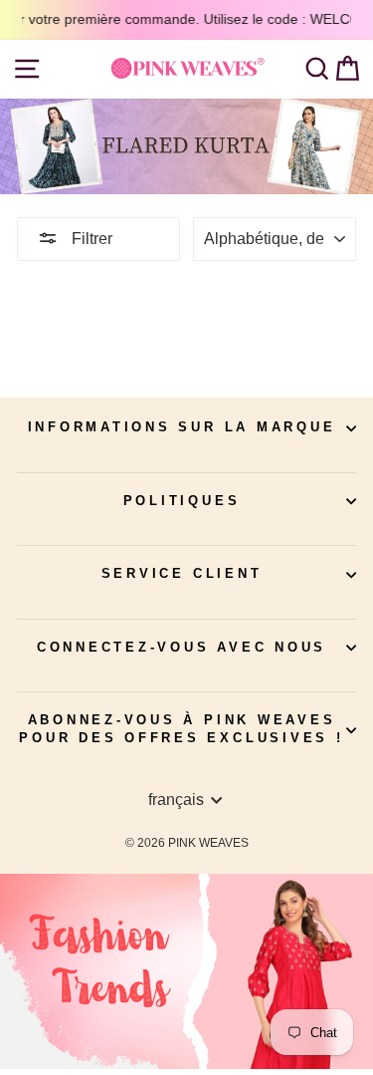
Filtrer (90, 238)
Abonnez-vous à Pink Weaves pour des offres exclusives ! (181, 729)
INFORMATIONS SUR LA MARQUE (182, 427)
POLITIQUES (182, 501)
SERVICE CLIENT (182, 574)
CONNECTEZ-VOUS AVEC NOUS (181, 648)
